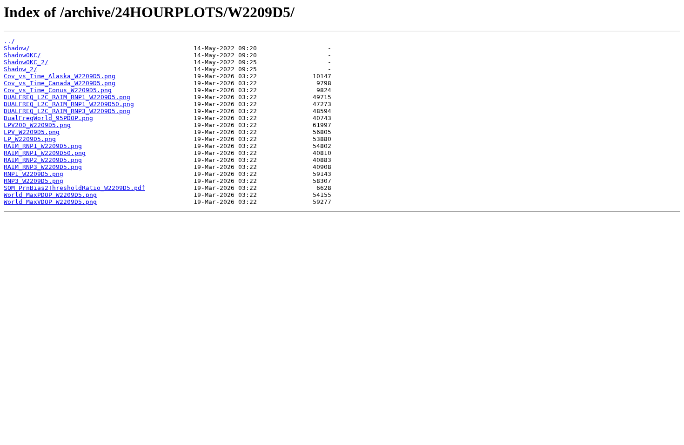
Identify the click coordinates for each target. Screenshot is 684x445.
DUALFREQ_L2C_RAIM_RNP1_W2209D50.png (69, 104)
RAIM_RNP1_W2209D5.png (43, 145)
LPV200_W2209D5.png (37, 124)
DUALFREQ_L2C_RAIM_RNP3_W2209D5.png (67, 111)
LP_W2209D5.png (30, 138)
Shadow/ (17, 48)
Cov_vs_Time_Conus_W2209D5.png (58, 90)
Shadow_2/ (20, 69)
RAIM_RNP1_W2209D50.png (45, 152)
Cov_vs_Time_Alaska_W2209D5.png (59, 76)
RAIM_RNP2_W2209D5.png (43, 159)
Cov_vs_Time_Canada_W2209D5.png (59, 83)
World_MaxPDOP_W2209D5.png (50, 194)
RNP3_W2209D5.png (33, 180)
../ (9, 41)
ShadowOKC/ (22, 55)
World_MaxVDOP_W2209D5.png (50, 201)
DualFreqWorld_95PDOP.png (48, 118)
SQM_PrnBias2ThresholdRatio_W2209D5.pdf (74, 187)
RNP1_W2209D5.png (33, 173)
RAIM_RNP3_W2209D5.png (43, 166)
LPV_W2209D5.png (32, 131)
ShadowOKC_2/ (26, 62)
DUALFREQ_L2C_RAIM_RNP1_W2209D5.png (67, 97)
